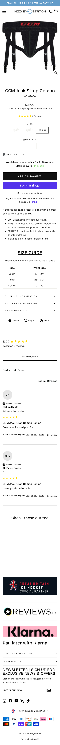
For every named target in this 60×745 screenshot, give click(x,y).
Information (12, 661)
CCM (30, 85)
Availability (15, 154)
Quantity (29, 140)
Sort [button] (5, 370)
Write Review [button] (30, 356)
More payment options (30, 193)
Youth (16, 130)
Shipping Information (21, 296)
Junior (28, 130)
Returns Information (21, 303)
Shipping (24, 108)
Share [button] (41, 434)
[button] (30, 116)
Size (30, 124)
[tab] (47, 381)
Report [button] (34, 434)
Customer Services (17, 653)
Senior (42, 130)
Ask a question (16, 310)
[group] (30, 341)
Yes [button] (27, 434)
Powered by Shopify (30, 739)
